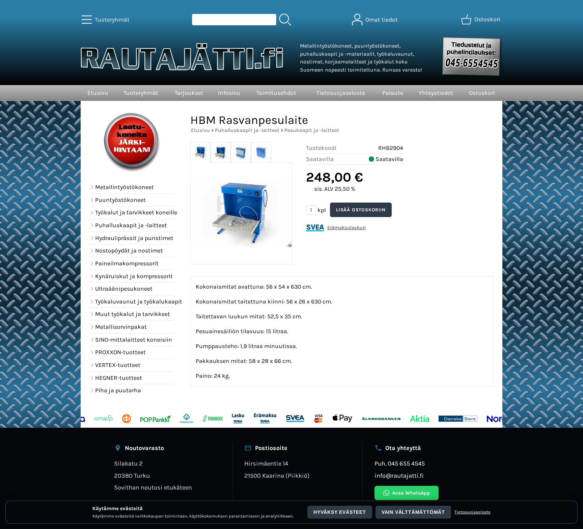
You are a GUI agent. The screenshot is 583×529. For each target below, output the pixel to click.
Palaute (392, 92)
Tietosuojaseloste (340, 92)
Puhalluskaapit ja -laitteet (247, 130)
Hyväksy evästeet (339, 512)
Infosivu (229, 92)
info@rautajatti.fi (399, 475)
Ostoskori (482, 92)
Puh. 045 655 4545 (399, 463)
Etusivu (97, 92)
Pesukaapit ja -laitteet (311, 130)
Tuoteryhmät (140, 92)
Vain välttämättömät (413, 512)
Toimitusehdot (276, 92)
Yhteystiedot (436, 92)
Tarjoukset (189, 92)
